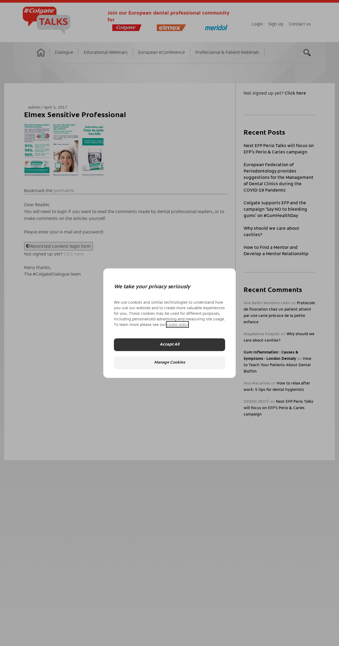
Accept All (169, 345)
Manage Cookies (169, 363)
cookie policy (177, 324)
